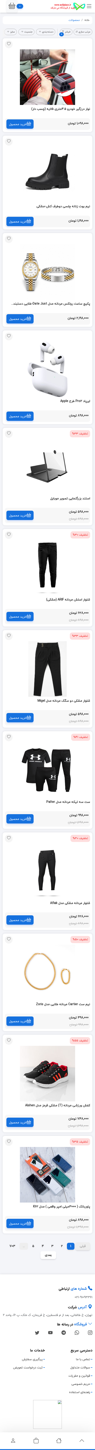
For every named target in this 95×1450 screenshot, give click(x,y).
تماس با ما (83, 1359)
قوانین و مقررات (79, 1376)
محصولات (74, 20)
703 (12, 1246)
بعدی (48, 1255)
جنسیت (28, 32)
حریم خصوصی (80, 1384)
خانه (86, 20)
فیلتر (65, 32)
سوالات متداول (80, 1368)
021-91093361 (83, 1297)
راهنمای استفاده (79, 1392)
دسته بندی (47, 32)
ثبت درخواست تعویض (28, 1368)
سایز (12, 32)
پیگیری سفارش (32, 1359)
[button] (12, 6)
